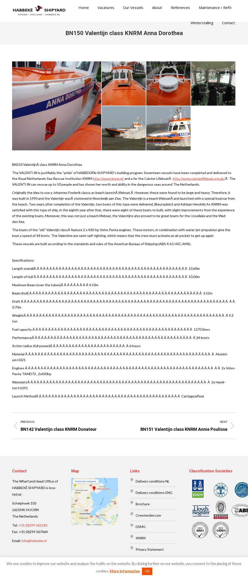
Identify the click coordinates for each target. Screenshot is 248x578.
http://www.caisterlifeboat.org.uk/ (199, 178)
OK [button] (147, 571)
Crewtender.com (148, 515)
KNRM (141, 538)
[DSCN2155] (213, 83)
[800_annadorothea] (124, 128)
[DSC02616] (57, 105)
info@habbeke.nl (34, 541)
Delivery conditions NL (153, 481)
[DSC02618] (124, 83)
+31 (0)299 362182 (33, 525)
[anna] (168, 128)
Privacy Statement (150, 549)
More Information (125, 571)
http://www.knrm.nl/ (108, 178)
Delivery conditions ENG (154, 492)
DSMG (141, 527)
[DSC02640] (168, 83)
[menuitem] (84, 7)
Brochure (143, 504)
